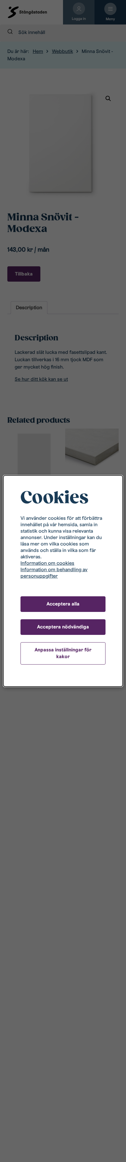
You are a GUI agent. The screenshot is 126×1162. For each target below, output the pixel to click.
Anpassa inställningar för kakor (63, 653)
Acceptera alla (63, 604)
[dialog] (63, 581)
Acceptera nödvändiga (63, 627)
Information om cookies (47, 563)
